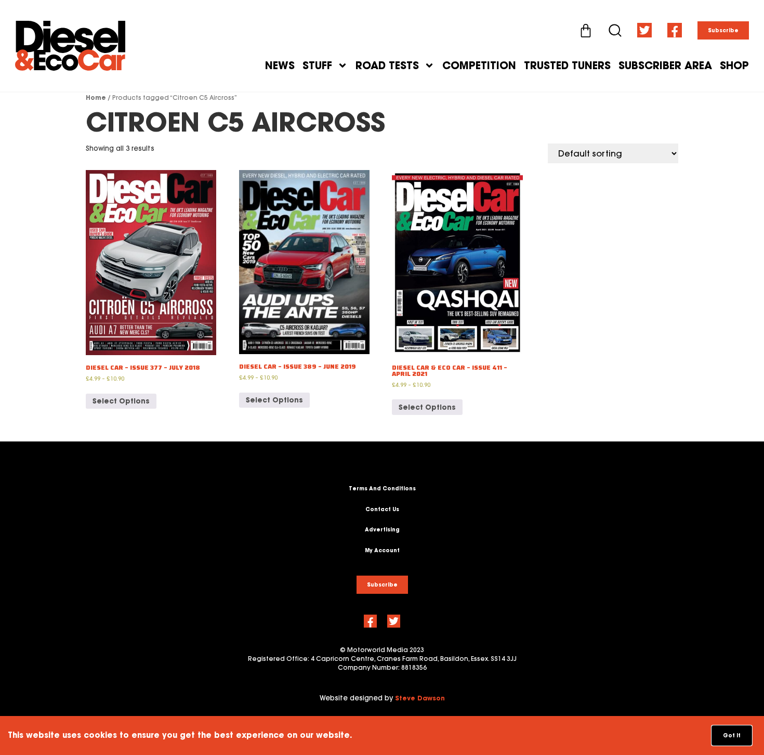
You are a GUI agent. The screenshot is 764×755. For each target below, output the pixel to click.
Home (96, 97)
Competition (479, 65)
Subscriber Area (665, 65)
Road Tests (387, 65)
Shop (734, 65)
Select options (121, 401)
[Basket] (585, 30)
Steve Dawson (420, 698)
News (280, 65)
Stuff (317, 65)
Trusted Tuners (567, 65)
